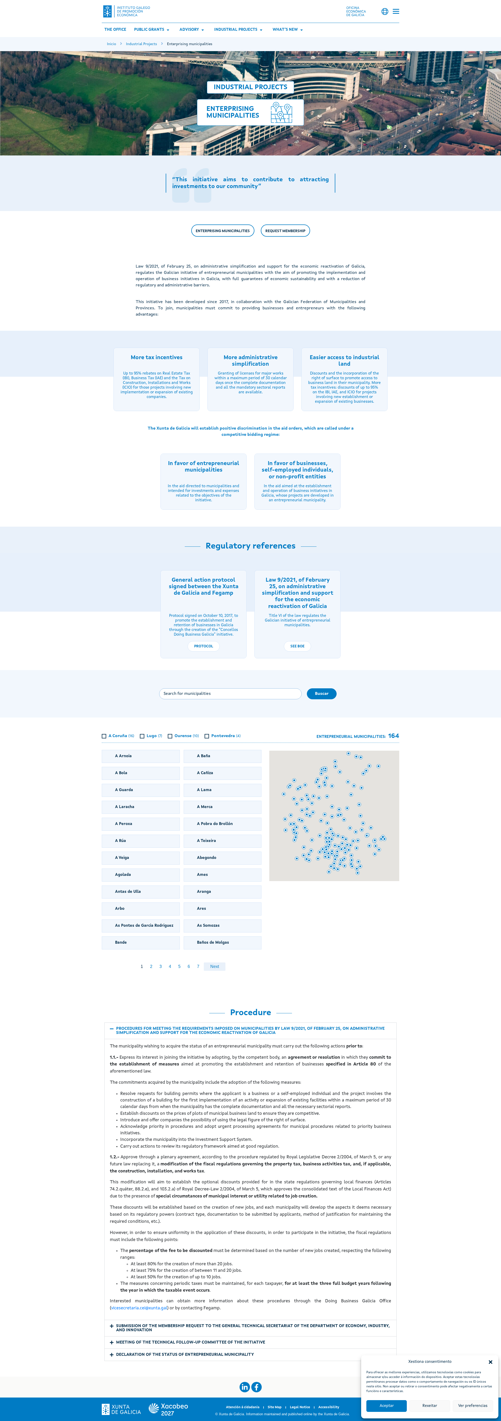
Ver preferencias (472, 1406)
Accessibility (328, 1407)
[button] (490, 1362)
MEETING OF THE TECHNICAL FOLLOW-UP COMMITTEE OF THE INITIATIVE (190, 1342)
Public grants (149, 30)
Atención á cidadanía (242, 1407)
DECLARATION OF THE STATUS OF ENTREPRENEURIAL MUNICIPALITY (185, 1355)
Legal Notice (300, 1407)
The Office (115, 30)
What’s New (285, 30)
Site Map (275, 1407)
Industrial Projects (235, 30)
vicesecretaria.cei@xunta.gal (139, 1308)
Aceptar (387, 1406)
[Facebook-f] (256, 1387)
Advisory (189, 30)
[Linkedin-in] (245, 1387)
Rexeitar (429, 1406)
